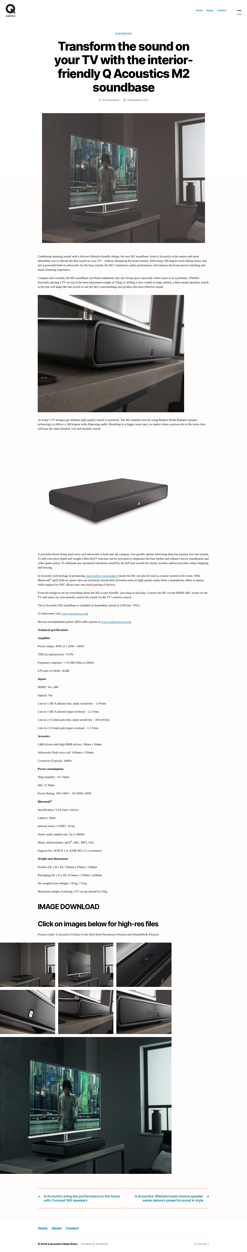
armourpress (112, 100)
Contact (221, 10)
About (209, 10)
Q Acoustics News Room (62, 1243)
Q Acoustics (123, 33)
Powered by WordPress (94, 1243)
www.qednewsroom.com (116, 622)
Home (199, 10)
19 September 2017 (137, 100)
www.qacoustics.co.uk (74, 614)
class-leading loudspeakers (101, 576)
